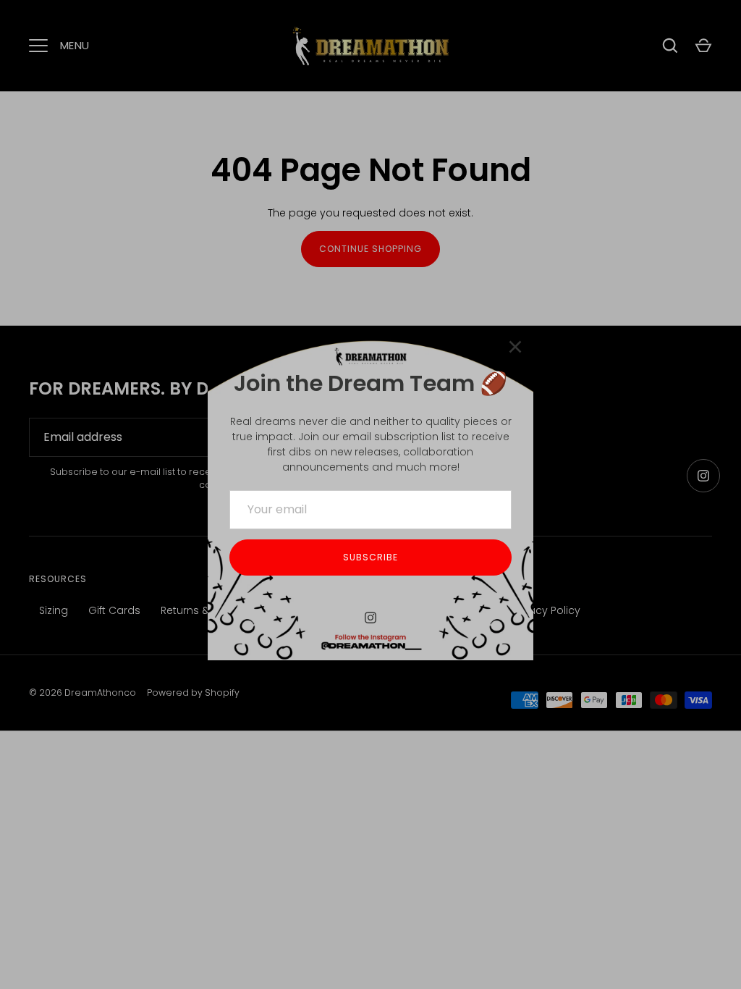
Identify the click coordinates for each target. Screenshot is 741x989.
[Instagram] (370, 618)
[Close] (515, 347)
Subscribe (370, 557)
